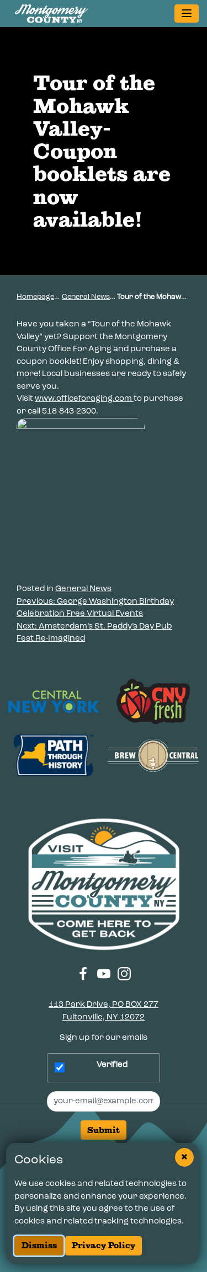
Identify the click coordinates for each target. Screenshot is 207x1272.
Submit (103, 1130)
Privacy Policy (103, 1245)
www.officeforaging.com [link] (84, 399)
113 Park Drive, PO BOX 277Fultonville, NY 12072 (103, 1011)
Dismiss (39, 1245)
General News (86, 296)
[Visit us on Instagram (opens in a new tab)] (124, 973)
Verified (112, 1065)
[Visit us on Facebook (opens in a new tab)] (83, 973)
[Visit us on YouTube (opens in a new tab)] (103, 973)
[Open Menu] (186, 13)
